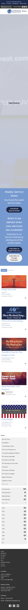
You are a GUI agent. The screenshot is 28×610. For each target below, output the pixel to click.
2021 (13, 525)
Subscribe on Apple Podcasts (14, 250)
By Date (4, 270)
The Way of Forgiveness (8, 449)
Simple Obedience (7, 477)
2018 (13, 535)
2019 (13, 532)
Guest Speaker (13, 499)
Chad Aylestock (13, 492)
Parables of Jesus (7, 480)
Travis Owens (13, 489)
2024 (13, 515)
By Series (11, 270)
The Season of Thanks (8, 470)
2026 (13, 508)
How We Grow (6, 439)
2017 (13, 539)
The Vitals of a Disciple (8, 473)
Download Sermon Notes (14, 210)
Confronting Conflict (8, 446)
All (2, 542)
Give (2, 560)
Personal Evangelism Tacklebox (11, 453)
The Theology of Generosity (10, 463)
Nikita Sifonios (13, 496)
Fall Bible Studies (5, 562)
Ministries (3, 553)
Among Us (5, 467)
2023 (13, 518)
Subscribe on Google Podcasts (14, 258)
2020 (13, 528)
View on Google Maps (7, 579)
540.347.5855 (17, 6)
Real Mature (5, 442)
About (2, 551)
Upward (3, 566)
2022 (13, 522)
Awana (2, 564)
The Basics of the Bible (8, 460)
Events (3, 557)
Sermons (3, 555)
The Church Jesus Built (8, 456)
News (2, 558)
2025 (13, 511)
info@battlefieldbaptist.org (12, 600)
